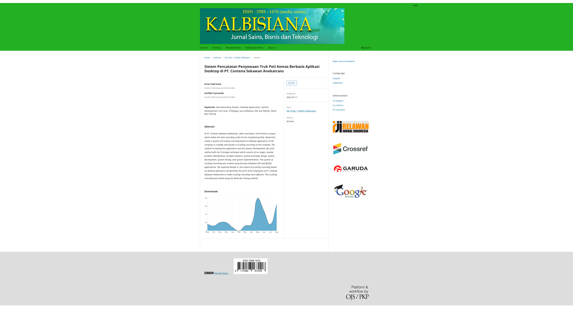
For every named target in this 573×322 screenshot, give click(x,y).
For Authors (338, 105)
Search (367, 47)
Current (204, 47)
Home (207, 57)
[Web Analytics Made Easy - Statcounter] (208, 273)
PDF (293, 83)
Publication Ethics (254, 47)
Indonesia (338, 82)
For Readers (338, 100)
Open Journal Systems (344, 61)
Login (415, 5)
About (271, 47)
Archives (216, 47)
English (336, 78)
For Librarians (339, 109)
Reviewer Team (233, 47)
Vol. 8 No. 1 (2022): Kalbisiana (237, 57)
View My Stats (222, 273)
